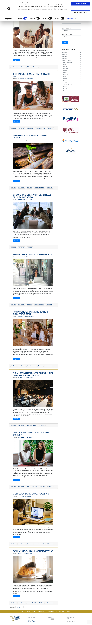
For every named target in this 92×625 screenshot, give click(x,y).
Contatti (69, 611)
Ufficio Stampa (30, 78)
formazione (29, 304)
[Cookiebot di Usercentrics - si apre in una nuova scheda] (9, 18)
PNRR (28, 66)
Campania (65, 58)
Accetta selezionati (80, 8)
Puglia (64, 76)
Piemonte (65, 74)
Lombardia (65, 68)
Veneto (65, 90)
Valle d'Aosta (66, 88)
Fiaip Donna (13, 66)
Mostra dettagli (70, 18)
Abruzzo (65, 52)
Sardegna (65, 78)
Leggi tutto (16, 60)
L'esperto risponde (52, 611)
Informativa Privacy (31, 621)
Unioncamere (35, 66)
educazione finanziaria (31, 602)
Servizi (33, 611)
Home (21, 611)
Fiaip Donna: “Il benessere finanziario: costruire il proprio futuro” (33, 255)
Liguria (65, 66)
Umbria (65, 86)
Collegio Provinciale (67, 34)
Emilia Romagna (67, 60)
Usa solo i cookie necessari (80, 12)
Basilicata (65, 54)
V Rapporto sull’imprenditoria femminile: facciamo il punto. (31, 494)
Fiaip (28, 486)
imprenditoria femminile (40, 128)
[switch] (38, 18)
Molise (65, 72)
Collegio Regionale (66, 28)
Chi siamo (27, 611)
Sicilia (64, 80)
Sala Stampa (62, 611)
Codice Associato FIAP (67, 22)
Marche (65, 70)
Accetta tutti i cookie (81, 3)
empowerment (30, 128)
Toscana (65, 82)
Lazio (64, 64)
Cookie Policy (30, 620)
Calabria (65, 56)
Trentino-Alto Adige (68, 84)
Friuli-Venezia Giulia (68, 62)
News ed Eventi (21, 66)
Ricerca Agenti (41, 611)
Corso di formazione (31, 365)
